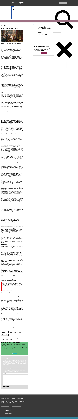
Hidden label (57, 63)
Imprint (6, 413)
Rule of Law (39, 32)
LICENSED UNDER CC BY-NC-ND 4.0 (15, 332)
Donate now (44, 52)
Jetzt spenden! (14, 353)
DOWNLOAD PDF (4, 332)
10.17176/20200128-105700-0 (7, 339)
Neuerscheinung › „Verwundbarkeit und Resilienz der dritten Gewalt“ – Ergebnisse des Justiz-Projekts (39, 20)
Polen (39, 35)
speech (4, 324)
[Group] (18, 2)
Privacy (10, 413)
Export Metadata (4, 334)
